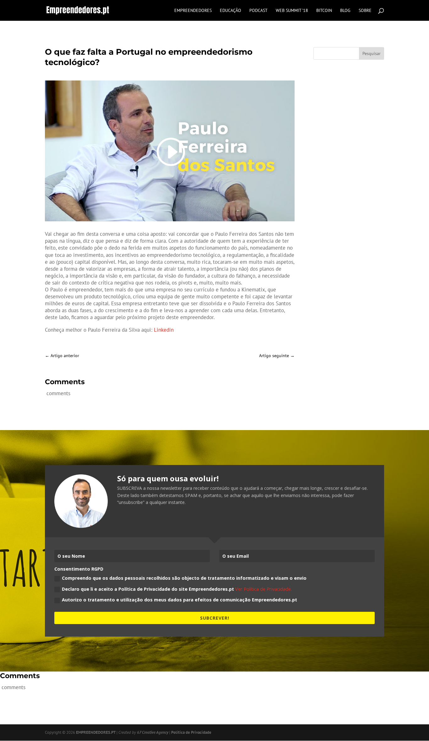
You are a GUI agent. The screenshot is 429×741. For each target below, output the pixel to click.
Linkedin (164, 329)
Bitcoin (324, 10)
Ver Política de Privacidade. (263, 589)
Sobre (365, 10)
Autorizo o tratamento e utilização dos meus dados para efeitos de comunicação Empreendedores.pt (179, 600)
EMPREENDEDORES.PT (96, 732)
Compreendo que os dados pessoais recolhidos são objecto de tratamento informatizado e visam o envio (184, 578)
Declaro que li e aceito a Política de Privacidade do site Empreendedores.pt (177, 589)
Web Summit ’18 (292, 10)
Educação (230, 10)
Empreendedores (193, 10)
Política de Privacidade (191, 732)
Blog (345, 10)
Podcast (258, 10)
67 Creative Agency (152, 732)
